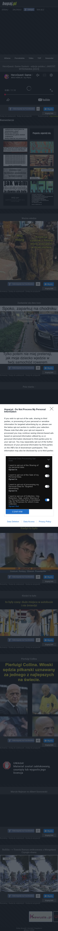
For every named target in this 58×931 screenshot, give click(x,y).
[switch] (47, 466)
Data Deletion (13, 521)
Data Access (29, 521)
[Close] (52, 409)
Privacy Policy (45, 521)
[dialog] (29, 465)
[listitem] (29, 459)
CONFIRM (17, 512)
